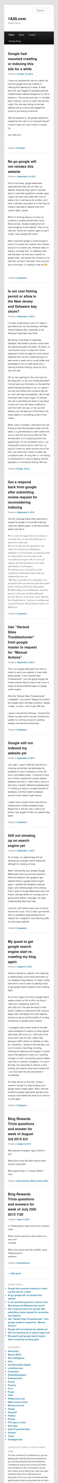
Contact (32, 34)
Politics (11, 1415)
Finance (12, 1385)
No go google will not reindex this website (22, 166)
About (21, 34)
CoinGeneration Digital (19, 1364)
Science (12, 1432)
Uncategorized (15, 1439)
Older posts (14, 1273)
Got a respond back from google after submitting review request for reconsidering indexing (22, 494)
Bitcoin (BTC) (14, 1354)
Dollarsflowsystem (17, 1374)
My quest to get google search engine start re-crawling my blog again (22, 951)
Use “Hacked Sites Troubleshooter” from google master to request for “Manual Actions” (22, 642)
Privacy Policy (15, 41)
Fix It (10, 1388)
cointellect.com (15, 1368)
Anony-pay (13, 1351)
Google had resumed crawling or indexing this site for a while (22, 61)
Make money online (39, 1180)
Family (11, 1381)
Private (11, 1418)
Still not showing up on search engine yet (21, 840)
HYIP (10, 1395)
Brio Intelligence (16, 1357)
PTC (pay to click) (16, 1422)
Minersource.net (16, 1405)
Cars (10, 1361)
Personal (21, 148)
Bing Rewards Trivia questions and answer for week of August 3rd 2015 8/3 (21, 1128)
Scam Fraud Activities (19, 1429)
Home (11, 34)
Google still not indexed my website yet (20, 747)
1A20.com (17, 18)
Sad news (13, 1425)
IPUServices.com (16, 1398)
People (20, 468)
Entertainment (23, 1180)
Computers (22, 277)
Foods (11, 1391)
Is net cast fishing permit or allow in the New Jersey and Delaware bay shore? (22, 301)
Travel (26, 468)
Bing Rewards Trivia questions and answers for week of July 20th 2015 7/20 (22, 1204)
